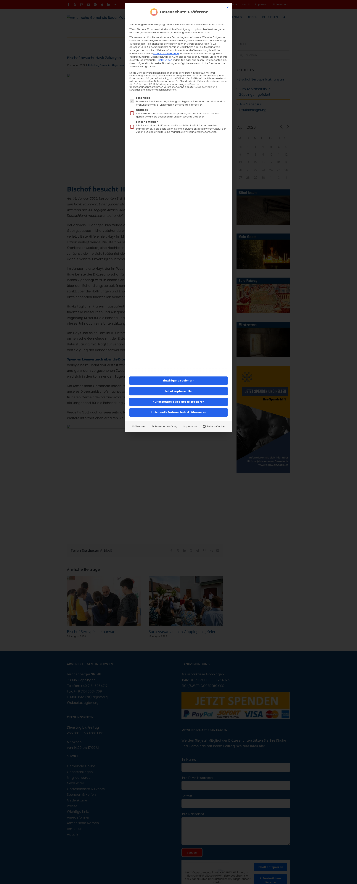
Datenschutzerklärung (166, 53)
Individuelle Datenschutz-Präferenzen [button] (178, 412)
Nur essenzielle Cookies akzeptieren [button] (178, 402)
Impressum (190, 426)
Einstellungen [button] (164, 60)
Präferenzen (139, 426)
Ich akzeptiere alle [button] (178, 391)
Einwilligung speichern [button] (178, 380)
